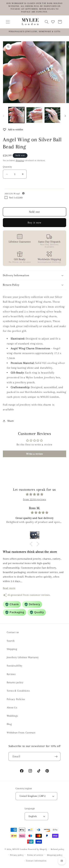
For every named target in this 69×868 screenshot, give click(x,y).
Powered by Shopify (37, 849)
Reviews (11, 674)
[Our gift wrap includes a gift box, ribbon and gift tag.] (23, 193)
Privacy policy (16, 855)
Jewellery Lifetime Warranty (23, 657)
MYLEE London (19, 849)
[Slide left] (3, 116)
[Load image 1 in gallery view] (16, 115)
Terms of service (35, 855)
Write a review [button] (34, 453)
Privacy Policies (16, 699)
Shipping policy (54, 855)
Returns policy (15, 682)
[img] (34, 494)
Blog (9, 724)
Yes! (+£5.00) (16, 197)
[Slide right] (65, 116)
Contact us (13, 632)
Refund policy (57, 849)
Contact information (36, 861)
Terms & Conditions (18, 690)
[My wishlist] (53, 22)
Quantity (7, 166)
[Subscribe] (56, 756)
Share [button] (10, 420)
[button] (8, 22)
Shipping (20, 160)
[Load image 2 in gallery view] (34, 115)
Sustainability (14, 665)
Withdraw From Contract (21, 732)
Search (11, 640)
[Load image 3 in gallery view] (52, 115)
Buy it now (34, 222)
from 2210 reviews (34, 499)
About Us (12, 707)
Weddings (12, 715)
